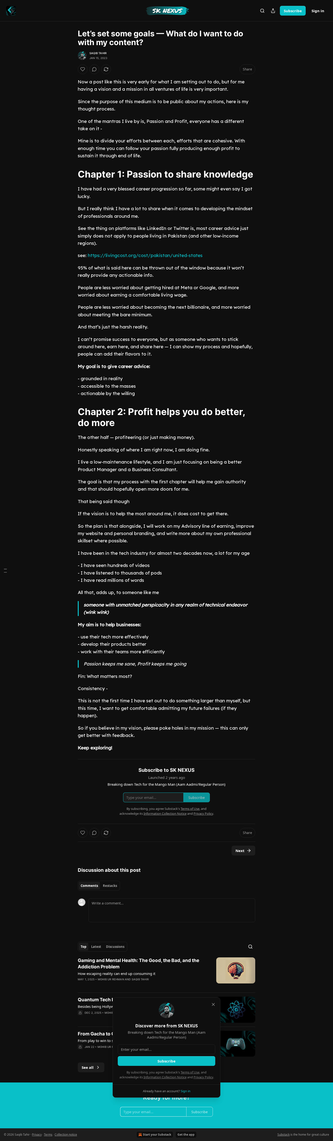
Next (240, 850)
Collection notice (66, 1134)
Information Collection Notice (165, 1077)
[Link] (71, 174)
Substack (283, 1134)
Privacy (37, 1134)
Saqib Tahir (98, 53)
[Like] (83, 69)
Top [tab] (83, 946)
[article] (166, 973)
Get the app (186, 1134)
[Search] (262, 11)
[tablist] (99, 886)
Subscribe (293, 10)
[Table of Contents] (5, 570)
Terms (48, 1134)
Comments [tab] (89, 885)
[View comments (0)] (94, 69)
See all (88, 1067)
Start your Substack (157, 1134)
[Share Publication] (273, 11)
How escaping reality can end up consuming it (116, 973)
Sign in (318, 10)
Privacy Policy (203, 1077)
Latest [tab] (96, 946)
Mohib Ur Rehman (111, 979)
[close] (213, 1004)
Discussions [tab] (115, 946)
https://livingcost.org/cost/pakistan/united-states (145, 255)
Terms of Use (190, 1072)
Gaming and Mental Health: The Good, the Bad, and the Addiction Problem (138, 964)
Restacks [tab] (110, 885)
